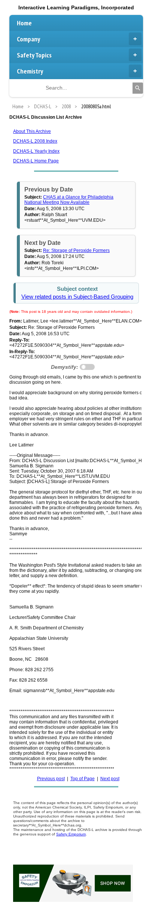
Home (24, 23)
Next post (109, 778)
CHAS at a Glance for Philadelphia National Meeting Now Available (68, 199)
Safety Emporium (71, 834)
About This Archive (32, 131)
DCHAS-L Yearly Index (36, 151)
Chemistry (30, 71)
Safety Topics (34, 55)
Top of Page (82, 778)
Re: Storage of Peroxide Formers (76, 250)
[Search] (138, 88)
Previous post (51, 778)
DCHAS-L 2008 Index (35, 141)
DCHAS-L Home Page (36, 161)
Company (28, 39)
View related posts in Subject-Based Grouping (77, 297)
